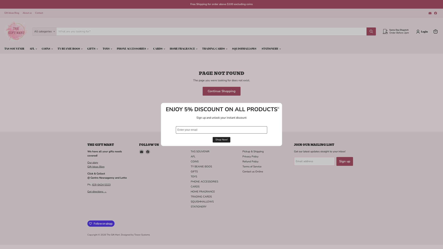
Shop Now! (221, 139)
